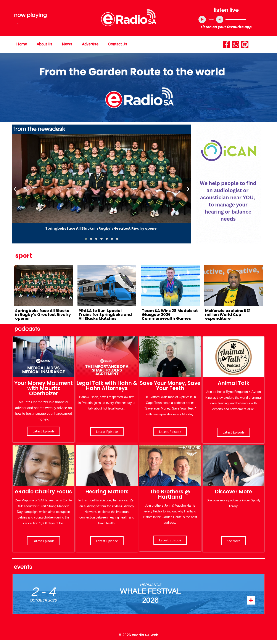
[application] (226, 19)
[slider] (235, 19)
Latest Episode (170, 431)
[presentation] (15, 188)
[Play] (202, 19)
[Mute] (219, 19)
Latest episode (43, 431)
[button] (86, 239)
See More (233, 541)
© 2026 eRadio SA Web (138, 634)
